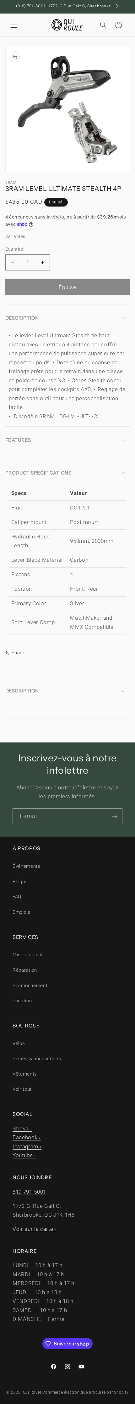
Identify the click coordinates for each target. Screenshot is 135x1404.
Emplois (21, 912)
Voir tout (22, 1089)
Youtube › (24, 1155)
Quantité (14, 249)
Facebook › (27, 1137)
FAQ (17, 897)
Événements (26, 866)
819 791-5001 (29, 1192)
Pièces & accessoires (37, 1058)
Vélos (19, 1043)
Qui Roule (32, 1392)
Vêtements (25, 1074)
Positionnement (30, 985)
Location (22, 1000)
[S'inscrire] (114, 816)
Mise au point (28, 955)
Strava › (22, 1129)
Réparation (25, 970)
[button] (13, 24)
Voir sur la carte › (35, 1229)
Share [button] (18, 653)
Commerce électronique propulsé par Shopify (85, 1392)
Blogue (20, 881)
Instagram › (27, 1147)
